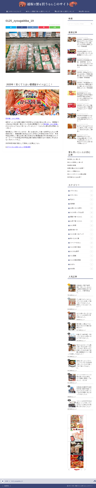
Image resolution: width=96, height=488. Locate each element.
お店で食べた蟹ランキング (65, 11)
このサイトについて (14, 11)
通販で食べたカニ (81, 216)
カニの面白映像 (81, 260)
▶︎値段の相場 (72, 165)
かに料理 (81, 225)
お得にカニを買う (81, 208)
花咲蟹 (81, 203)
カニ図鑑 (81, 255)
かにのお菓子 (81, 251)
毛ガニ (81, 199)
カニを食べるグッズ (81, 234)
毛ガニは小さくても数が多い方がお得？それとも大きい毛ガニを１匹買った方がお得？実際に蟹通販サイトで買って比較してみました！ (80, 349)
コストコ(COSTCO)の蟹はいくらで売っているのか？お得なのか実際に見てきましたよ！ (84, 403)
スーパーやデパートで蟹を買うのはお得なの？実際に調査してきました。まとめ (84, 377)
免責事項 (6, 485)
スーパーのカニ (81, 242)
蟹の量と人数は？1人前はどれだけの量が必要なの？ (84, 325)
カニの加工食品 (81, 247)
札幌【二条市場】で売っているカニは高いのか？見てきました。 (84, 336)
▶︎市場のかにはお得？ (75, 177)
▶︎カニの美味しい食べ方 (75, 162)
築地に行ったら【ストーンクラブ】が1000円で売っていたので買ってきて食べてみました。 (84, 364)
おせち (81, 264)
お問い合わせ (85, 11)
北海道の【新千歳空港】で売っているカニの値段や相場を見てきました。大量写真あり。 (84, 289)
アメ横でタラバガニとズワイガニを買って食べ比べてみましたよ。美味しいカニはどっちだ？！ (84, 303)
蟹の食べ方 (81, 229)
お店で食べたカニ (81, 221)
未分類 (81, 268)
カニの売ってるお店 (81, 212)
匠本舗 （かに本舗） (13, 118)
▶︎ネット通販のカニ (74, 171)
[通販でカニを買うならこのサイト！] (48, 7)
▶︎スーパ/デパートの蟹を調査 (77, 174)
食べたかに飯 (81, 238)
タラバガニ (81, 195)
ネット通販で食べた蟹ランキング (39, 11)
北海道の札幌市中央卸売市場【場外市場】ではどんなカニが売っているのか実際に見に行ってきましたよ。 (84, 390)
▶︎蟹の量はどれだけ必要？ (76, 168)
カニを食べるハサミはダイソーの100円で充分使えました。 (84, 315)
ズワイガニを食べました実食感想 (19, 147)
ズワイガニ (81, 191)
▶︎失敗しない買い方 (74, 159)
